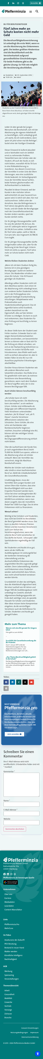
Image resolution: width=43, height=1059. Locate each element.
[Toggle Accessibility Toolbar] (38, 1054)
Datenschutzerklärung (30, 1037)
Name (7, 801)
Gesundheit (9, 994)
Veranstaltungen (11, 979)
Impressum (34, 1032)
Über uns (8, 894)
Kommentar (9, 771)
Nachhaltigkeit (10, 959)
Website (7, 819)
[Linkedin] (8, 874)
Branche (7, 1017)
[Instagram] (11, 874)
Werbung (8, 971)
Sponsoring (9, 975)
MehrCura (8, 928)
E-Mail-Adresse (10, 810)
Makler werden (10, 951)
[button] (31, 12)
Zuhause (8, 1013)
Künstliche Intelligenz (13, 955)
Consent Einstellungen (30, 1028)
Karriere (7, 898)
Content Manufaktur (13, 909)
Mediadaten (9, 902)
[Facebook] (4, 874)
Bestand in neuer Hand (14, 947)
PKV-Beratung (10, 944)
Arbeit (18, 77)
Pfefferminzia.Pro (11, 924)
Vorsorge (8, 1010)
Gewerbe (8, 1002)
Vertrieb (7, 1006)
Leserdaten (9, 906)
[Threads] (15, 874)
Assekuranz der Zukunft (14, 940)
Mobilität (8, 998)
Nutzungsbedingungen (19, 1032)
